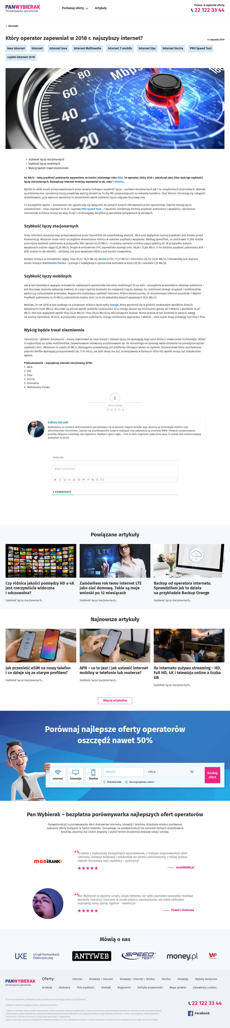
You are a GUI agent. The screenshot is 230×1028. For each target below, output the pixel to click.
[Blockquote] (83, 480)
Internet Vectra (173, 48)
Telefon (166, 979)
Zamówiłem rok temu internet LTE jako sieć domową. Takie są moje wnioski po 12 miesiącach (111, 588)
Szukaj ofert (212, 775)
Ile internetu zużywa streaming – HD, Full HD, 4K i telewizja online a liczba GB (187, 673)
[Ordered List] (74, 480)
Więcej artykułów (115, 700)
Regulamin (124, 987)
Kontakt (106, 987)
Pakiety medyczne (206, 979)
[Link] (93, 480)
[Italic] (60, 480)
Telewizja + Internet (101, 979)
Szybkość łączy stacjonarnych (46, 159)
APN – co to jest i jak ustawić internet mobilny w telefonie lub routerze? (114, 670)
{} (97, 479)
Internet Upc (147, 48)
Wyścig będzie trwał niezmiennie (48, 168)
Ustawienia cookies (204, 987)
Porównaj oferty (73, 8)
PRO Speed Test (201, 48)
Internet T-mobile (120, 48)
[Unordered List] (79, 480)
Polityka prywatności (150, 987)
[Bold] (55, 480)
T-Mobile (118, 181)
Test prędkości (86, 987)
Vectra (102, 259)
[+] (102, 479)
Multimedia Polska (54, 263)
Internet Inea (58, 48)
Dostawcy (64, 987)
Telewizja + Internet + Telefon (137, 979)
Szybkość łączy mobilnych (44, 163)
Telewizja (182, 979)
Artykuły (101, 8)
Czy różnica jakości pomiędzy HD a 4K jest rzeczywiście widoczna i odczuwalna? (40, 588)
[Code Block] (88, 480)
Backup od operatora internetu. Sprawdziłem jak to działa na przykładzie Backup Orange (182, 588)
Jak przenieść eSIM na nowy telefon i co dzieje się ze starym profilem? (38, 670)
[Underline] (64, 480)
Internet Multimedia (87, 48)
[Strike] (69, 480)
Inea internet (16, 48)
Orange (114, 305)
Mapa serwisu (178, 987)
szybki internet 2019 (21, 57)
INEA (120, 177)
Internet (37, 48)
